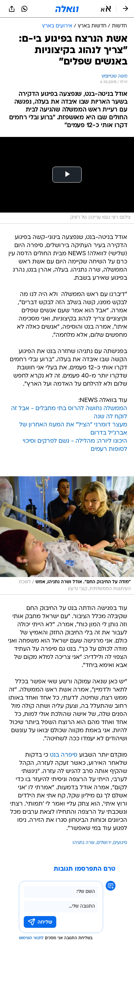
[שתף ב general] (11, 8)
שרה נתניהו (84, 843)
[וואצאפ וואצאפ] (24, 9)
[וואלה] (67, 9)
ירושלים (104, 843)
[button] (106, 9)
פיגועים (120, 843)
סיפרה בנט (63, 755)
